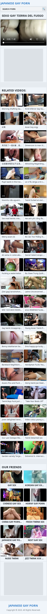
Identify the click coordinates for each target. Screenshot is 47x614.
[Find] (44, 9)
